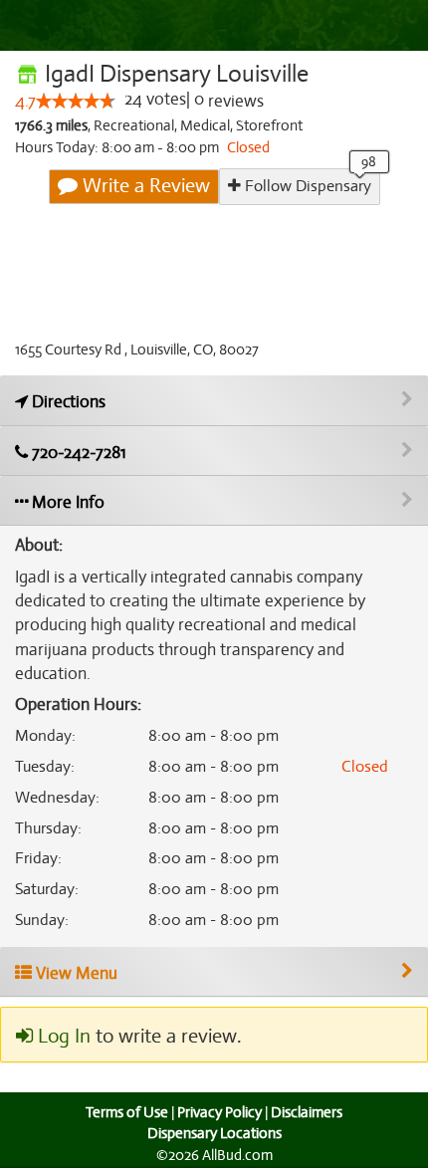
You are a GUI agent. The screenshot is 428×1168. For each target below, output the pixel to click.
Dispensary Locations (214, 1133)
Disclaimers (306, 1112)
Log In (62, 1036)
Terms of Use (127, 1112)
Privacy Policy (219, 1112)
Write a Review (144, 185)
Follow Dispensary (306, 186)
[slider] (75, 101)
